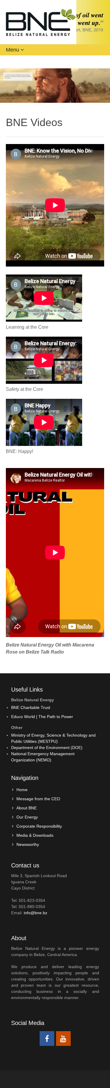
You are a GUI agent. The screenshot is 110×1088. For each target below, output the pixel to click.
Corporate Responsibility (39, 826)
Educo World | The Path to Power (42, 716)
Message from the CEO (38, 798)
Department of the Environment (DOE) (46, 747)
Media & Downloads (34, 835)
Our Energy (27, 817)
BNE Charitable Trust (30, 707)
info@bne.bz (35, 912)
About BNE (26, 808)
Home (22, 789)
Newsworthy (27, 844)
